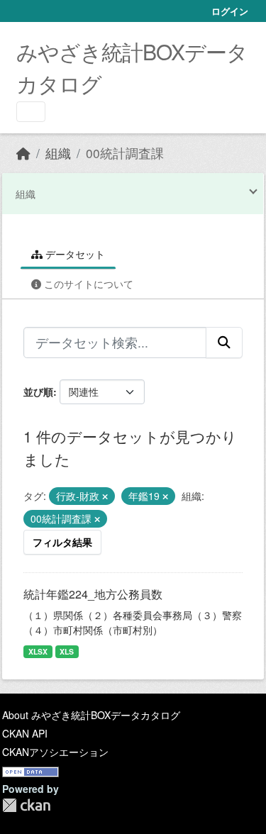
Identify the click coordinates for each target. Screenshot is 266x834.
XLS (67, 651)
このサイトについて (87, 284)
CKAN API (25, 733)
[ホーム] (23, 153)
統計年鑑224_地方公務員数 (92, 594)
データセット (74, 254)
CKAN (26, 805)
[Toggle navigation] (30, 111)
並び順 (38, 391)
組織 (58, 153)
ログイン (229, 11)
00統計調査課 (125, 153)
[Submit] (224, 342)
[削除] (105, 496)
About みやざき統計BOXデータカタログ (91, 715)
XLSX (38, 651)
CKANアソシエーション (55, 752)
